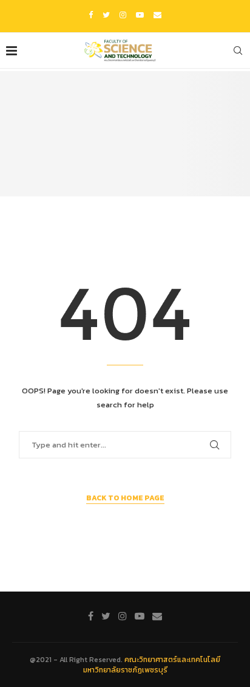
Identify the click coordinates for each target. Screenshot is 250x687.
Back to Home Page (125, 497)
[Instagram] (123, 15)
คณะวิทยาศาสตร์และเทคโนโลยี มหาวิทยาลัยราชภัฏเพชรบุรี (152, 664)
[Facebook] (91, 15)
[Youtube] (140, 15)
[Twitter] (106, 15)
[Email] (157, 15)
